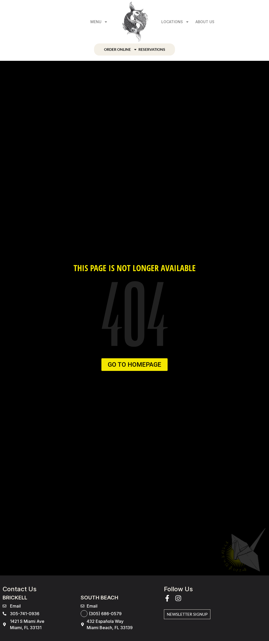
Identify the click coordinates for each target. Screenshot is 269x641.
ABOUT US (204, 21)
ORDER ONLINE (117, 49)
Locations (172, 21)
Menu (95, 21)
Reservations (151, 49)
